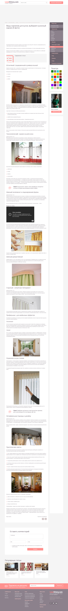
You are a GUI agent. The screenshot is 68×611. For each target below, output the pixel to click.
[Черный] (60, 79)
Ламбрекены (53, 48)
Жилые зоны (54, 29)
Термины (54, 58)
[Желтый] (55, 74)
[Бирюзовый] (58, 71)
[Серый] (55, 71)
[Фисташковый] (60, 88)
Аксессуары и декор (56, 44)
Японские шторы (18, 596)
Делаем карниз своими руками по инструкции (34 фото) (41, 572)
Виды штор (54, 23)
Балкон (52, 37)
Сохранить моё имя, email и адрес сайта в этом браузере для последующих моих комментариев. (27, 546)
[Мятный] (52, 77)
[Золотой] (52, 79)
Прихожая (53, 38)
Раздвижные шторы (55, 27)
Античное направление (29, 593)
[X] (43, 519)
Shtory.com (11, 2)
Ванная (52, 35)
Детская (52, 40)
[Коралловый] (58, 82)
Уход (53, 55)
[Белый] (58, 79)
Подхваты (53, 51)
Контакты (6, 597)
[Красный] (55, 77)
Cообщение (13, 535)
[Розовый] (55, 88)
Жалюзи (53, 42)
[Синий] (60, 85)
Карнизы (52, 46)
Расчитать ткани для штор (56, 2)
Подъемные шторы (54, 25)
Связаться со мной (56, 111)
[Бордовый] (60, 77)
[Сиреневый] (58, 85)
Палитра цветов (43, 604)
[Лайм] (60, 82)
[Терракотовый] (60, 74)
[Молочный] (52, 82)
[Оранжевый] (58, 74)
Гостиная (52, 34)
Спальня (52, 32)
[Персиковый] (52, 74)
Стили (26, 591)
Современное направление (30, 596)
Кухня (52, 31)
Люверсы (53, 49)
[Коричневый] (55, 82)
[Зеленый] (52, 71)
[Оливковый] (60, 71)
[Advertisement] (34, 13)
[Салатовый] (52, 88)
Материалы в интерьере (56, 63)
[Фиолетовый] (52, 85)
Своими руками (55, 53)
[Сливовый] (55, 85)
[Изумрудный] (58, 77)
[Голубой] (55, 79)
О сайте (6, 593)
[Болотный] (58, 88)
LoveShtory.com (8, 591)
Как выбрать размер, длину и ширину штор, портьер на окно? (26, 573)
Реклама (6, 595)
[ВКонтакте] (46, 519)
